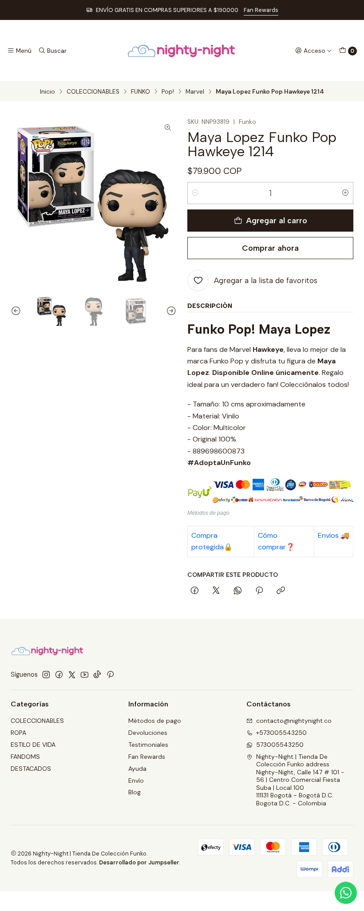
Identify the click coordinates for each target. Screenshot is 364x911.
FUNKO (140, 92)
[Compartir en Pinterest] (259, 591)
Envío (136, 781)
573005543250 (280, 745)
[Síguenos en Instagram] (46, 674)
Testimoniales (148, 745)
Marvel (195, 92)
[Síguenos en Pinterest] (110, 674)
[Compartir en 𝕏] (216, 591)
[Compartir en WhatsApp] (237, 591)
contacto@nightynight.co (294, 721)
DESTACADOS (31, 769)
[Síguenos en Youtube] (84, 674)
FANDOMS (25, 757)
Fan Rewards (261, 10)
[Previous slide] (17, 311)
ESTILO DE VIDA (33, 745)
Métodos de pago (154, 721)
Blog (134, 792)
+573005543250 (281, 733)
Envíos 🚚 (333, 535)
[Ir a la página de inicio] (182, 51)
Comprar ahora (270, 247)
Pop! (168, 92)
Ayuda (137, 769)
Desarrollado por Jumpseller (139, 862)
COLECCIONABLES (93, 92)
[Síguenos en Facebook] (59, 674)
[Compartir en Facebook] (194, 591)
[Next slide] (170, 311)
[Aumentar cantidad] (345, 193)
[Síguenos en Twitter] (71, 674)
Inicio (47, 92)
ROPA (18, 733)
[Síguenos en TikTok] (97, 674)
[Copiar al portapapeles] (280, 591)
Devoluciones (147, 733)
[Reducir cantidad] (195, 193)
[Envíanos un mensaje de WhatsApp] (346, 893)
